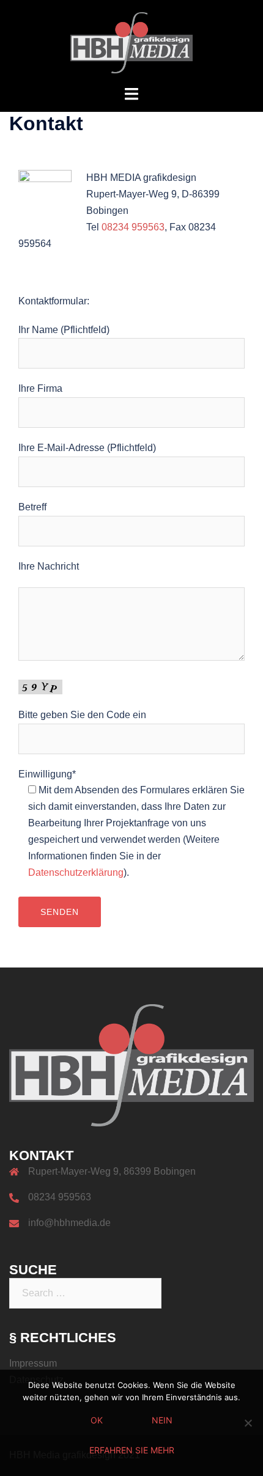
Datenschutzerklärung (76, 872)
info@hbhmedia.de (69, 1222)
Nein (162, 1420)
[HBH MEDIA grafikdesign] (131, 42)
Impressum (33, 1363)
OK (97, 1420)
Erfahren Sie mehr (131, 1450)
